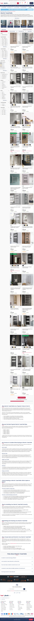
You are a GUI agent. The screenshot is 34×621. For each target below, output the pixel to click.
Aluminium (3, 81)
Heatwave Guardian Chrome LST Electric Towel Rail (27, 188)
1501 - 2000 (3, 111)
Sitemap (19, 609)
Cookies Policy (20, 608)
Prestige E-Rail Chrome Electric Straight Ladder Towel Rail (15, 227)
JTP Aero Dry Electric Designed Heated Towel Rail (27, 146)
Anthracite (3, 62)
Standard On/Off (4, 74)
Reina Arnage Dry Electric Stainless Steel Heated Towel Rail (15, 67)
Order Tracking (12, 604)
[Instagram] (19, 593)
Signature (3, 97)
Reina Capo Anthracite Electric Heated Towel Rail (27, 106)
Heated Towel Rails (7, 11)
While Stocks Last (4, 34)
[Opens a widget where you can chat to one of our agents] (31, 620)
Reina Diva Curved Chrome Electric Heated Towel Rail (26, 207)
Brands (29, 5)
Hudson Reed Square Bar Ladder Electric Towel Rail (27, 389)
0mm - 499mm (4, 38)
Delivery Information (4, 604)
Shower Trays (29, 604)
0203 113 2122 (23, 0)
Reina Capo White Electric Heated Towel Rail (27, 87)
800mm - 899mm (4, 43)
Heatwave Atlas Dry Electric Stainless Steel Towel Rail (26, 127)
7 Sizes (32, 286)
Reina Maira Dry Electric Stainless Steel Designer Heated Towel (15, 168)
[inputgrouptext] (18, 3)
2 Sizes (32, 166)
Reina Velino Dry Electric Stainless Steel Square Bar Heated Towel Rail (15, 107)
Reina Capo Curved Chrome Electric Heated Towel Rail (26, 246)
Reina (2, 93)
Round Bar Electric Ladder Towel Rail (15, 389)
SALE (32, 5)
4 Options (31, 387)
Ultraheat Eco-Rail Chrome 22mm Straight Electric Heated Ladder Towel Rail (15, 288)
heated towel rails (13, 543)
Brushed (3, 67)
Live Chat (11, 608)
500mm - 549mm (4, 55)
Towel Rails (28, 608)
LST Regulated (4, 76)
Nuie (2, 92)
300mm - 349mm (4, 51)
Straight (3, 105)
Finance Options (3, 609)
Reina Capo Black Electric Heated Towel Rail (15, 87)
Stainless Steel (4, 87)
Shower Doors (29, 609)
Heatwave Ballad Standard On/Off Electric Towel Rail (26, 370)
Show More (4, 46)
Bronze (3, 66)
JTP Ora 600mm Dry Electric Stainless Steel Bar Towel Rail (14, 267)
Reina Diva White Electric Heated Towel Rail (15, 207)
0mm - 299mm (4, 50)
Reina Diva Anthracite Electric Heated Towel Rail (14, 246)
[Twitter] (16, 593)
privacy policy (12, 590)
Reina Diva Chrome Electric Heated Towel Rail (26, 47)
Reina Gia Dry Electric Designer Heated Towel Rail (27, 267)
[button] (28, 3)
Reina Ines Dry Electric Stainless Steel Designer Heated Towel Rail (15, 127)
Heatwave (3, 98)
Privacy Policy (20, 607)
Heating (3, 11)
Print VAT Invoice (12, 607)
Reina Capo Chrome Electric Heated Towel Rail (14, 47)
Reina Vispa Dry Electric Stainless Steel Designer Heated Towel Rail (27, 67)
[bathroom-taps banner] (17, 10)
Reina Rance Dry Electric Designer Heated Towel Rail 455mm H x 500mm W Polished (15, 188)
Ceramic (3, 84)
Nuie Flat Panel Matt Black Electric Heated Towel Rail (27, 329)
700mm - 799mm (4, 42)
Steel (2, 88)
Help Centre (11, 603)
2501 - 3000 (3, 114)
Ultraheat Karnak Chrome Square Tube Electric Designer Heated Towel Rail (27, 288)
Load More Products (22, 397)
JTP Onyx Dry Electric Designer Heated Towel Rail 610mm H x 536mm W (15, 147)
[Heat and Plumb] (5, 3)
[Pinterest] (18, 593)
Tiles (31, 5)
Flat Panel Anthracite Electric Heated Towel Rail (14, 329)
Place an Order (3, 603)
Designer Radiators (29, 607)
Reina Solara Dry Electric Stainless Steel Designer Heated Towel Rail (15, 349)
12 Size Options (19, 85)
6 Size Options (19, 205)
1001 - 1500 (3, 110)
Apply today (23, 576)
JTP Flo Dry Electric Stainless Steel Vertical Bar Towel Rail (27, 349)
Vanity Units (28, 603)
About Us (19, 603)
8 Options (31, 368)
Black (2, 63)
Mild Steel (3, 85)
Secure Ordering (3, 607)
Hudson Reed (4, 94)
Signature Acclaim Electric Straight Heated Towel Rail (14, 309)
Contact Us (11, 609)
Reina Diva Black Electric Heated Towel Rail (15, 370)
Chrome (3, 68)
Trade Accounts (3, 608)
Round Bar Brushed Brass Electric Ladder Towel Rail (27, 168)
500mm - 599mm (4, 39)
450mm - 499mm (4, 54)
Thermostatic (4, 75)
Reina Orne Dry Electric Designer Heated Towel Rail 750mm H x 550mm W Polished (27, 309)
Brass (2, 83)
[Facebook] (14, 593)
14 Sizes (20, 286)
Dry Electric (3, 78)
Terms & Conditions (21, 604)
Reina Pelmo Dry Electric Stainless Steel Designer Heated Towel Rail (27, 227)
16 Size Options (31, 205)
